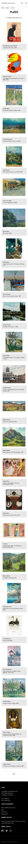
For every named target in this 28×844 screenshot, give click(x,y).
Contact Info (4, 811)
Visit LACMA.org (5, 798)
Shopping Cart (4, 814)
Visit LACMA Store (5, 800)
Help (2, 809)
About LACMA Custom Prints (8, 807)
